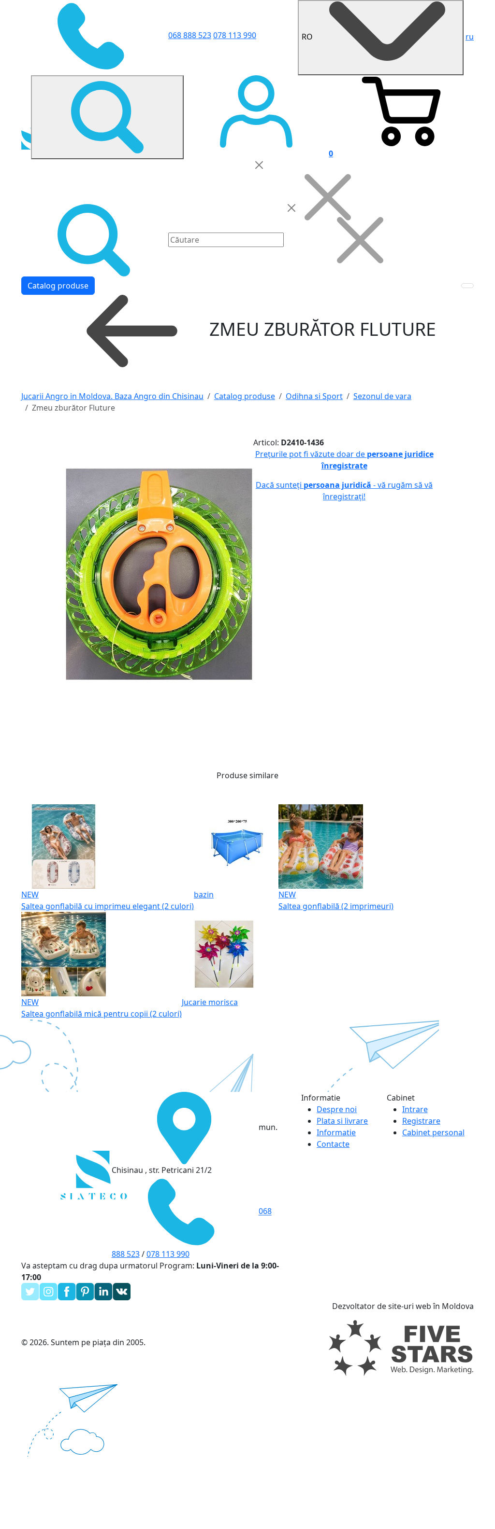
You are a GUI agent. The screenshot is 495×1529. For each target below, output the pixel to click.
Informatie (336, 1132)
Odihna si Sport (314, 396)
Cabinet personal (433, 1132)
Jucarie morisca (210, 1002)
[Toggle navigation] (467, 285)
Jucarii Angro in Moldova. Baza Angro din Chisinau (112, 396)
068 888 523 (189, 35)
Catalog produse (58, 285)
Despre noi (337, 1109)
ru (470, 36)
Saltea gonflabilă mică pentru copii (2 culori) (101, 1013)
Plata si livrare (342, 1121)
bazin (204, 894)
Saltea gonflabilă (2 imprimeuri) (335, 906)
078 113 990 (234, 35)
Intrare (415, 1109)
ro (308, 36)
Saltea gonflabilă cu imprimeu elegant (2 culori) (107, 906)
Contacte (333, 1144)
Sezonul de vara (382, 396)
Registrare (421, 1121)
